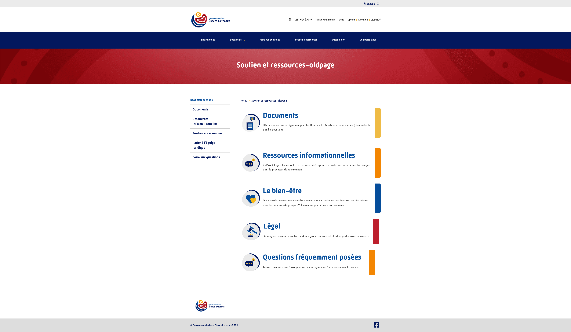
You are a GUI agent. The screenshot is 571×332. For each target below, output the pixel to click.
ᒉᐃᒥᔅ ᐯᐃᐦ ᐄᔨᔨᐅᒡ (303, 19)
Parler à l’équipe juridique (204, 145)
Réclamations (208, 40)
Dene (341, 19)
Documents (236, 40)
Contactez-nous (368, 40)
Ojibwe (351, 19)
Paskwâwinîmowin (325, 19)
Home (244, 100)
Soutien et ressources (306, 40)
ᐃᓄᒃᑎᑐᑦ (376, 19)
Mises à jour (338, 40)
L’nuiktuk (363, 19)
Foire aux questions (270, 40)
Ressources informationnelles (205, 121)
